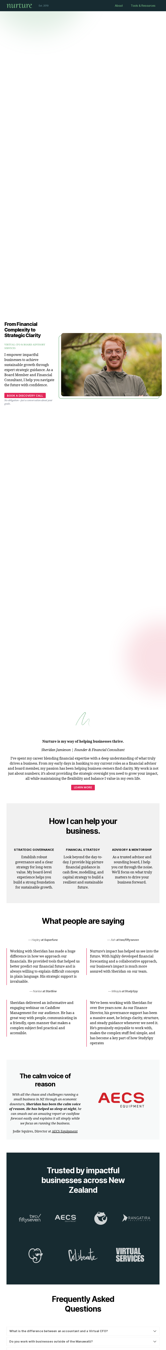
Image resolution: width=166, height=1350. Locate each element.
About (119, 5)
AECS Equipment (65, 1131)
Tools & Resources (143, 5)
